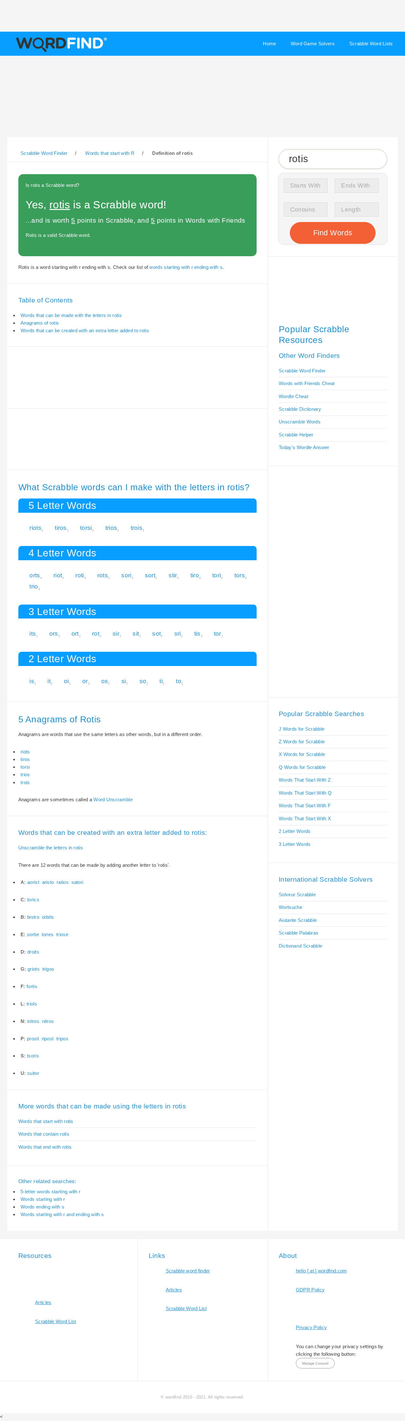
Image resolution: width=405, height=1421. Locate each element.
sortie (33, 934)
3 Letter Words (294, 844)
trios (111, 527)
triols (32, 1003)
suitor (33, 1073)
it (49, 681)
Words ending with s (42, 1206)
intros (33, 1021)
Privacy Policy (311, 1327)
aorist (33, 882)
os (104, 681)
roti (79, 575)
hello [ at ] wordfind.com (321, 1270)
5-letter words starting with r (50, 1191)
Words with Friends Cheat (306, 383)
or (85, 681)
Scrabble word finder (188, 1270)
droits (33, 952)
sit (136, 633)
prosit (33, 1038)
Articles (43, 1302)
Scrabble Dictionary (300, 409)
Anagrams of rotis (40, 323)
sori (126, 575)
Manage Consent (315, 1363)
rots (102, 575)
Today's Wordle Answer (304, 447)
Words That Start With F (305, 805)
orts (34, 575)
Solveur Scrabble (297, 894)
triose (62, 934)
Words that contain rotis (43, 1134)
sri (177, 633)
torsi (86, 527)
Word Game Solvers (313, 43)
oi (66, 681)
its (32, 633)
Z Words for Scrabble (302, 741)
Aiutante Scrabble (298, 920)
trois (137, 527)
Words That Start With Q (305, 793)
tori (216, 575)
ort (75, 633)
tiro (194, 575)
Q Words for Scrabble (302, 767)
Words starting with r (43, 1199)
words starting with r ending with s (185, 267)
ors (53, 633)
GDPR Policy (310, 1289)
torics (33, 899)
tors (239, 575)
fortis (32, 986)
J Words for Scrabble (301, 729)
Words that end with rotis (45, 1147)
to (178, 681)
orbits (48, 917)
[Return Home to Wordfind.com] (60, 51)
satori (78, 882)
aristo (48, 882)
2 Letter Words (294, 831)
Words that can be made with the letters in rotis (71, 315)
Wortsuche (290, 907)
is (31, 681)
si (124, 681)
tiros (61, 527)
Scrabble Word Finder (302, 370)
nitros (48, 1021)
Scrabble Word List (55, 1321)
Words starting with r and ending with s (62, 1214)
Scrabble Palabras (298, 933)
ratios (63, 882)
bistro (33, 917)
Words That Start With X (305, 818)
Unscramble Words (300, 421)
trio (33, 586)
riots (35, 527)
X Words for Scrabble (302, 754)
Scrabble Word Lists (371, 43)
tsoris (33, 1055)
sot (156, 633)
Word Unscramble (113, 799)
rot (95, 633)
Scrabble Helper (296, 434)
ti (161, 681)
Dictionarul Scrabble (300, 945)
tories (48, 934)
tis (197, 633)
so (143, 681)
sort (150, 575)
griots (34, 969)
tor (217, 633)
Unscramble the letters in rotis (50, 847)
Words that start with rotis (45, 1121)
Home (269, 43)
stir (173, 575)
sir (116, 633)
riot (57, 575)
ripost (48, 1038)
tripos (62, 1038)
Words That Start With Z (305, 780)
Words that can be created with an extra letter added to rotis (85, 330)
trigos (48, 969)
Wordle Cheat (293, 396)
